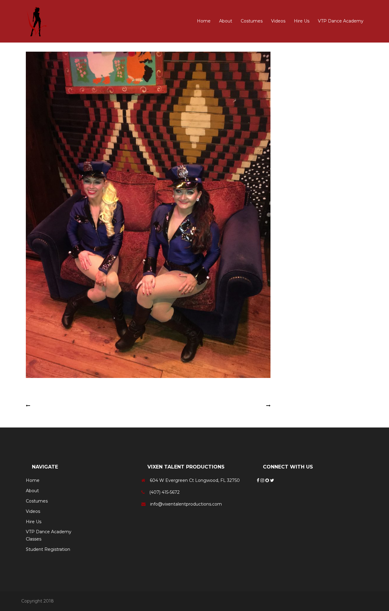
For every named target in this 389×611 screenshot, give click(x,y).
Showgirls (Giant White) (240, 405)
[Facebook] (258, 480)
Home (204, 21)
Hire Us (301, 21)
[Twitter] (272, 480)
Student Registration (48, 549)
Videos (278, 21)
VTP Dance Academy (340, 21)
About (225, 21)
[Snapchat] (267, 480)
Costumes (252, 21)
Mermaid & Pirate (49, 405)
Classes (33, 539)
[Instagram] (262, 480)
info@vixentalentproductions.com (186, 504)
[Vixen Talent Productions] (38, 21)
